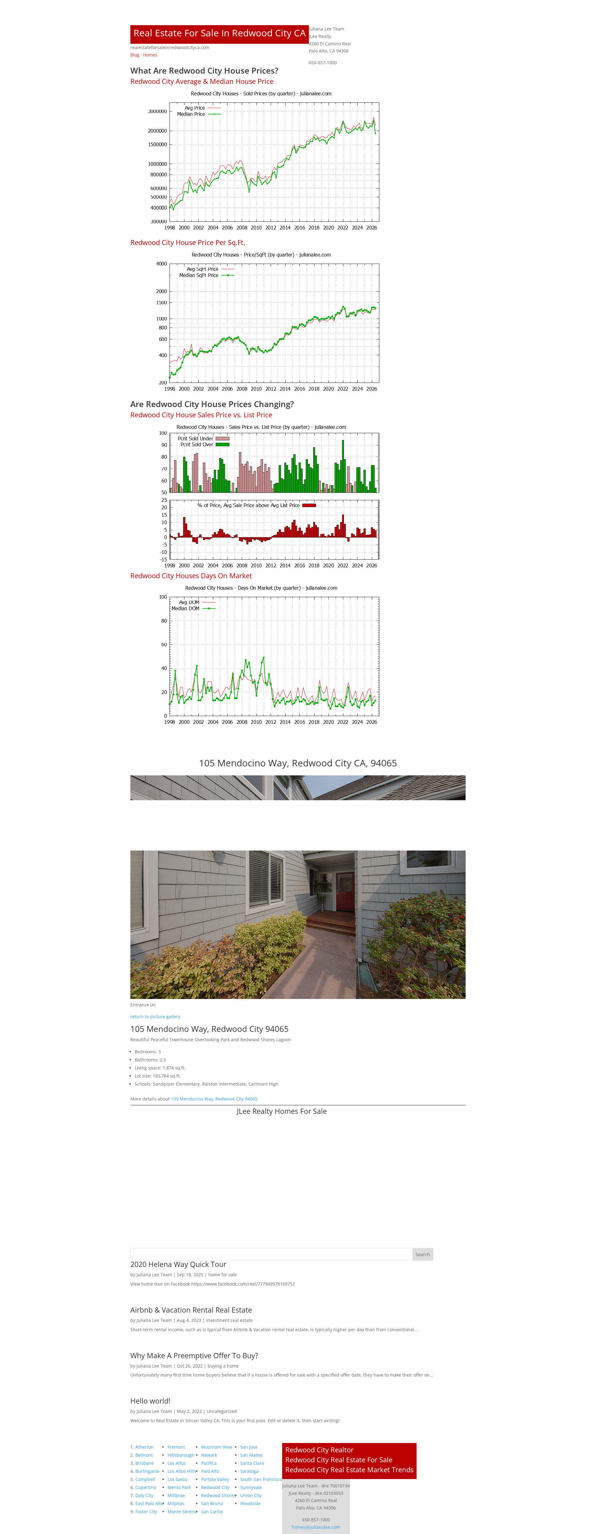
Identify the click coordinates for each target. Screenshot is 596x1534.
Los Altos (177, 1463)
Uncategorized (222, 1411)
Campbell (145, 1479)
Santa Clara (252, 1463)
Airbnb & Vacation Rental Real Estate (191, 1310)
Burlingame (147, 1471)
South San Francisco (261, 1479)
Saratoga (249, 1471)
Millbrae (176, 1495)
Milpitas (176, 1503)
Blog (134, 55)
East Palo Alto (149, 1503)
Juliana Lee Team (154, 1275)
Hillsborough (181, 1455)
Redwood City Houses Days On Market (191, 575)
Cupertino (145, 1487)
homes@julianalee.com (316, 1527)
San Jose (249, 1447)
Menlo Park (179, 1487)
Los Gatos (177, 1479)
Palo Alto (210, 1471)
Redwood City (215, 1487)
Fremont (176, 1447)
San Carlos (212, 1511)
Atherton (144, 1447)
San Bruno (212, 1503)
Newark (209, 1455)
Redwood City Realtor (319, 1449)
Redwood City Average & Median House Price (201, 81)
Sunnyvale (251, 1487)
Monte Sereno (182, 1511)
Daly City (144, 1495)
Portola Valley (215, 1479)
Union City (251, 1495)
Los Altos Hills (182, 1471)
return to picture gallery (155, 1016)
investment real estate (229, 1320)
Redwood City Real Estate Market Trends (349, 1469)
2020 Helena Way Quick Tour (178, 1264)
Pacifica (209, 1463)
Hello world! (150, 1401)
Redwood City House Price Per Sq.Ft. (187, 242)
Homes (150, 55)
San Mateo (251, 1455)
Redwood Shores (218, 1495)
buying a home (223, 1366)
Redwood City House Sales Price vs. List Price (201, 414)
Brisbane (144, 1463)
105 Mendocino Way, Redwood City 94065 (214, 1099)
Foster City (146, 1511)
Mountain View (216, 1447)
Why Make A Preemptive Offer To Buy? (194, 1355)
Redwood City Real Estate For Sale (338, 1459)
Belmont (144, 1455)
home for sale (222, 1275)
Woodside (250, 1503)
